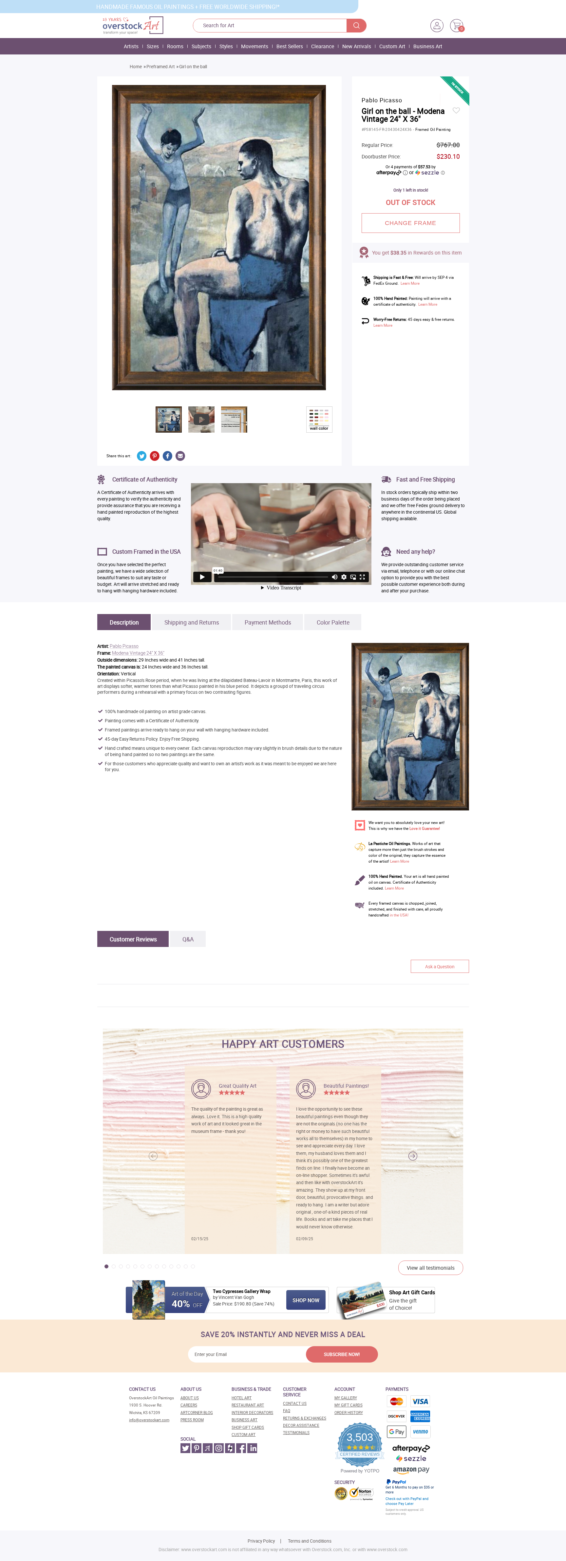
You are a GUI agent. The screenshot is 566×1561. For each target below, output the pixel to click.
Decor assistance (301, 1425)
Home (136, 67)
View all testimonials (431, 1267)
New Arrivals (356, 46)
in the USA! (399, 915)
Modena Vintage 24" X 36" (138, 653)
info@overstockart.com (149, 1419)
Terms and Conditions (309, 1541)
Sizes (153, 46)
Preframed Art (160, 67)
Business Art (427, 46)
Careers (188, 1405)
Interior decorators (252, 1412)
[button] (412, 1156)
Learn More (410, 283)
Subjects (201, 46)
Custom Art (392, 46)
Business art (244, 1419)
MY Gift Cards (348, 1405)
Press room (192, 1419)
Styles (226, 46)
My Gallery (345, 1397)
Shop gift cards (248, 1427)
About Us (189, 1397)
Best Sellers (289, 46)
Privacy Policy (261, 1541)
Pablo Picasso (124, 646)
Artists (131, 46)
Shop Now (305, 1300)
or (426, 172)
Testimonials (296, 1432)
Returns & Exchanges (304, 1418)
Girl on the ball (193, 67)
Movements (254, 46)
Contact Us (295, 1403)
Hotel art (242, 1397)
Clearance (322, 46)
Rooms (175, 46)
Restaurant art (248, 1405)
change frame (411, 223)
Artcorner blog (196, 1412)
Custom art (243, 1434)
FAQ (286, 1410)
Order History (348, 1412)
